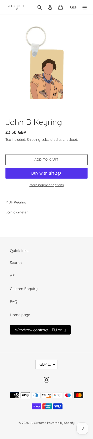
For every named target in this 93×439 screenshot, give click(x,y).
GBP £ (45, 364)
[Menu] (84, 7)
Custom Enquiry (24, 288)
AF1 (13, 275)
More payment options (47, 185)
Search (16, 262)
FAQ (13, 301)
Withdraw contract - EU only (40, 329)
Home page (20, 314)
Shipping (33, 139)
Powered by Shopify (61, 423)
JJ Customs (38, 423)
